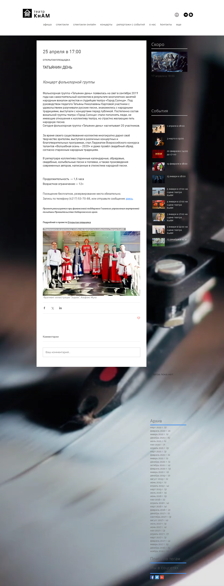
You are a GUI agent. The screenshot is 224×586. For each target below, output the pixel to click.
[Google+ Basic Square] (162, 577)
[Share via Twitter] (52, 308)
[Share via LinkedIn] (60, 308)
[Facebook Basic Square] (152, 577)
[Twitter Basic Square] (157, 577)
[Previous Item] (156, 61)
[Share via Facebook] (44, 308)
